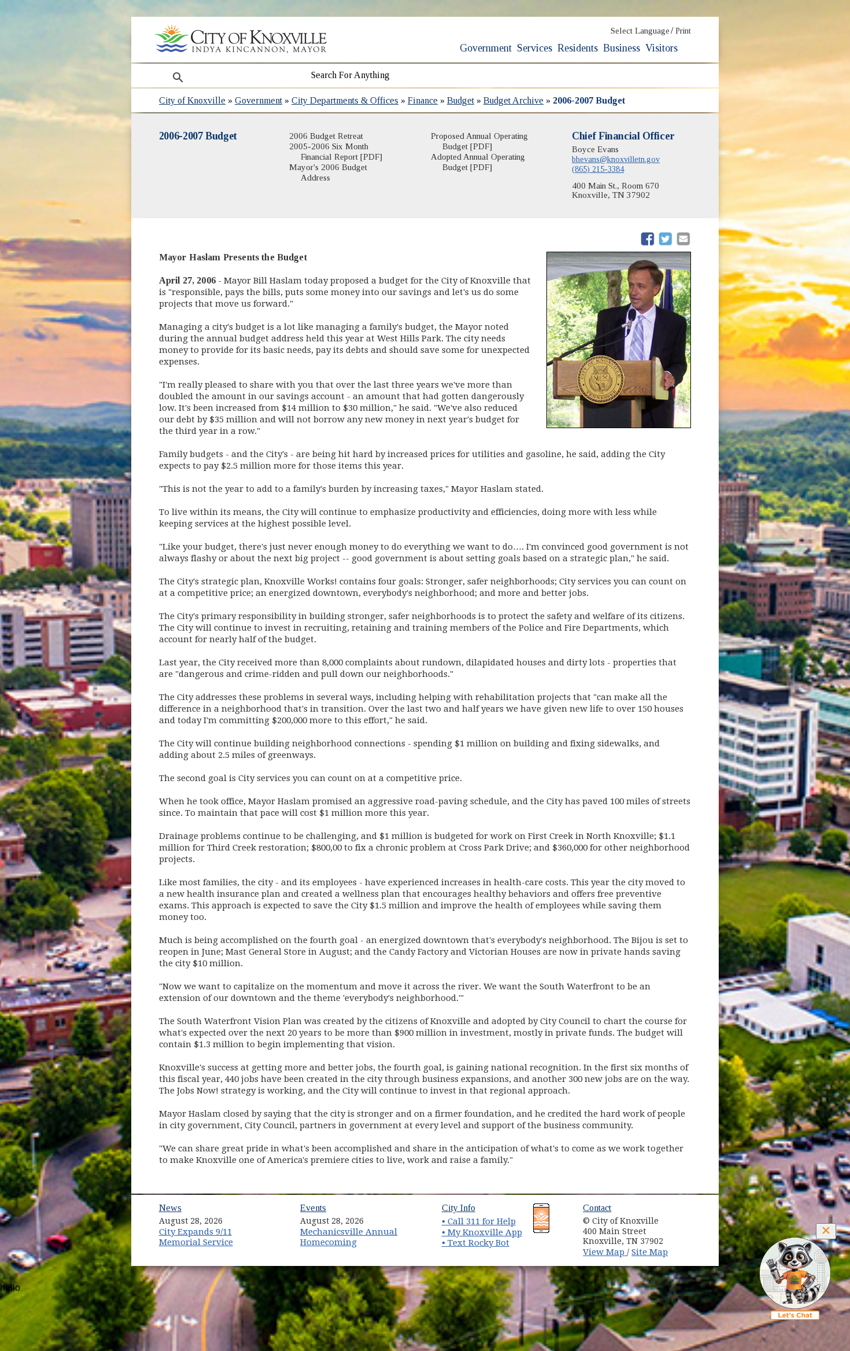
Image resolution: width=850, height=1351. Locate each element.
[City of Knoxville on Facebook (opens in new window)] (689, 1217)
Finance (423, 100)
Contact (597, 1208)
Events (313, 1208)
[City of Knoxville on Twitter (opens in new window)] (689, 1230)
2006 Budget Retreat (326, 136)
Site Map (649, 1252)
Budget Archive (513, 100)
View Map (605, 1252)
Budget (460, 100)
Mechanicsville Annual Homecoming (348, 1237)
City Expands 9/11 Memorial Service (196, 1237)
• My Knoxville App (482, 1232)
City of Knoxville (192, 100)
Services (534, 48)
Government (486, 48)
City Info (458, 1208)
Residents (577, 48)
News (170, 1208)
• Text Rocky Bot (475, 1243)
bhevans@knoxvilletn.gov (616, 159)
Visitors (661, 48)
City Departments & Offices (344, 100)
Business (621, 48)
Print (683, 31)
